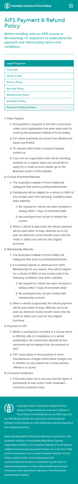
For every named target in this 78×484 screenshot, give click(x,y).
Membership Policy (18, 95)
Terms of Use (14, 76)
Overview (12, 69)
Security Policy (15, 88)
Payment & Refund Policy (21, 107)
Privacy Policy (15, 82)
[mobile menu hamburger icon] (71, 6)
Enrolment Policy (16, 101)
